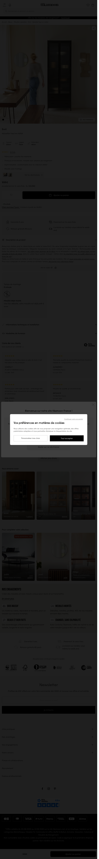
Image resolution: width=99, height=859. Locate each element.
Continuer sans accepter (73, 419)
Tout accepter (67, 438)
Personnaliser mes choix (30, 438)
